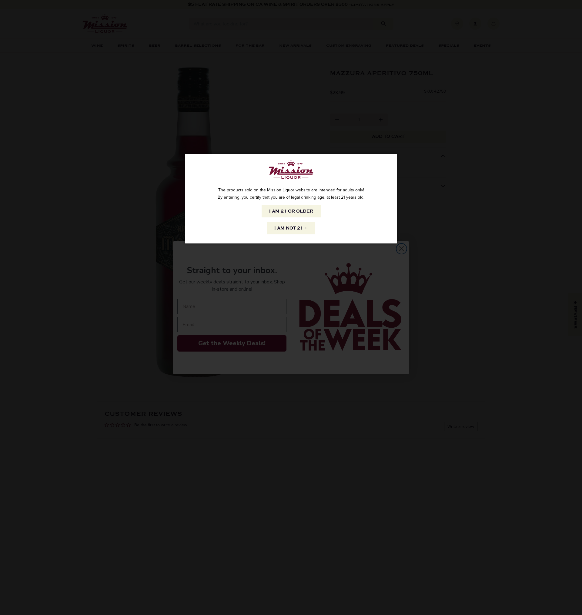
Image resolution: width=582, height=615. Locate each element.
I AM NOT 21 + (291, 228)
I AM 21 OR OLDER (291, 211)
